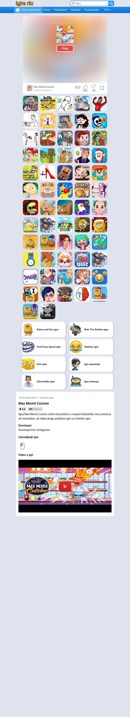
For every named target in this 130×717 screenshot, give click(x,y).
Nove (47, 9)
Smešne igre (47, 397)
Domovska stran (30, 9)
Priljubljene (60, 9)
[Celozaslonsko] (102, 89)
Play (65, 48)
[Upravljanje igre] (78, 89)
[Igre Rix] (25, 3)
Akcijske (76, 9)
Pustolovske (91, 9)
